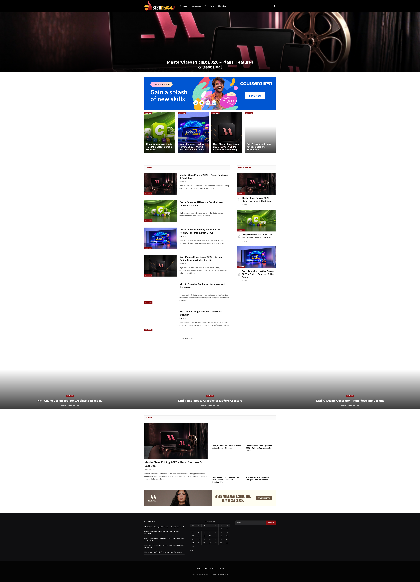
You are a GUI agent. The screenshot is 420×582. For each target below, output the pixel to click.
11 (198, 536)
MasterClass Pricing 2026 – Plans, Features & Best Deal (210, 65)
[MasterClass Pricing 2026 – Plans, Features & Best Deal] (210, 42)
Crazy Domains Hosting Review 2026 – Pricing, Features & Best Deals (192, 147)
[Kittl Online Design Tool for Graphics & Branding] (160, 320)
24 (193, 543)
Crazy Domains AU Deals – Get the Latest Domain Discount (159, 147)
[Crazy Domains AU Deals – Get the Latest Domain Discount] (159, 132)
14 (216, 536)
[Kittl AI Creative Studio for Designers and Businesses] (260, 132)
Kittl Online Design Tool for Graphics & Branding (200, 313)
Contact (222, 569)
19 (204, 539)
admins (183, 181)
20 (210, 539)
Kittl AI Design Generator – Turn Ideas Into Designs (350, 400)
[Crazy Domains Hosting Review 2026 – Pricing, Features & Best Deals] (193, 132)
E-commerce (196, 6)
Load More (185, 339)
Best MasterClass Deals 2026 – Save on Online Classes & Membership (226, 147)
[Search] (275, 6)
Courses (183, 6)
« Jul (191, 550)
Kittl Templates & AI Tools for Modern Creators (210, 400)
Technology (209, 6)
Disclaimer (210, 569)
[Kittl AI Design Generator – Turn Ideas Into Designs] (350, 379)
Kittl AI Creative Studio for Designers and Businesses (259, 147)
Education (222, 6)
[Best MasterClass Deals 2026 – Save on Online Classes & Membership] (226, 132)
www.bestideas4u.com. (220, 574)
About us (198, 569)
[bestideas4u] (159, 6)
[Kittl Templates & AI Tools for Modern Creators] (210, 379)
